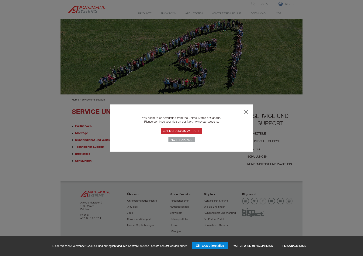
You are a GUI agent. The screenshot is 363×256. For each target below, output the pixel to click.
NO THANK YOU (181, 139)
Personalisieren (294, 245)
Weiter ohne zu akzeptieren (253, 245)
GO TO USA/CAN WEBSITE (181, 131)
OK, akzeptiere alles (210, 245)
